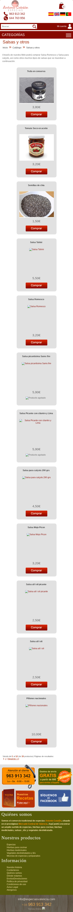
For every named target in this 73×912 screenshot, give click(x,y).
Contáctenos (13, 870)
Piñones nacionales (36, 698)
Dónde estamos (14, 876)
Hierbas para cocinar (17, 847)
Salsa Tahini (36, 242)
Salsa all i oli (36, 641)
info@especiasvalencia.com (36, 899)
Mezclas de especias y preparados (23, 856)
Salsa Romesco (36, 299)
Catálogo (17, 47)
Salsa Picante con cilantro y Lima (36, 413)
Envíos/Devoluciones (17, 878)
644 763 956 (17, 18)
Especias (11, 844)
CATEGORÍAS (13, 35)
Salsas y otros (33, 47)
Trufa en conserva (36, 71)
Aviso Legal (12, 887)
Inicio (5, 47)
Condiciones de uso (16, 884)
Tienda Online (35, 909)
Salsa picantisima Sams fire (36, 356)
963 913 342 (17, 13)
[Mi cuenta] (65, 29)
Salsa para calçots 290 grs (36, 470)
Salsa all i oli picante (36, 584)
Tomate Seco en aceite (36, 128)
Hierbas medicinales (17, 850)
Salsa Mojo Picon (36, 527)
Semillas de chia (36, 185)
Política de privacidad (17, 881)
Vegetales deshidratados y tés (21, 853)
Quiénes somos (14, 873)
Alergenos (12, 890)
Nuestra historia (14, 867)
